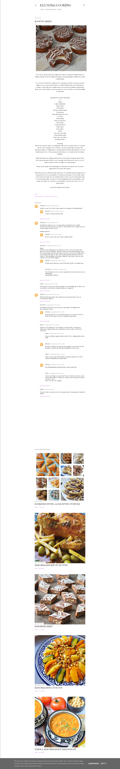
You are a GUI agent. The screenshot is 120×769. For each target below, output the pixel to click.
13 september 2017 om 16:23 (52, 294)
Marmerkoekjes (44, 626)
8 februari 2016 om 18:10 (53, 205)
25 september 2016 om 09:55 (59, 269)
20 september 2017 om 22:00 (57, 354)
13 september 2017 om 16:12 (51, 284)
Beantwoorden (45, 219)
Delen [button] (36, 194)
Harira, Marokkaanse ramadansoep (55, 749)
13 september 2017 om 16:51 (53, 305)
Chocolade (51, 196)
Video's (56, 196)
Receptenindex (50, 9)
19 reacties (41, 507)
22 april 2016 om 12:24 (52, 222)
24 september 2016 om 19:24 (53, 245)
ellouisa (47, 211)
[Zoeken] (84, 5)
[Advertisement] (43, 435)
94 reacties (41, 629)
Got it (103, 764)
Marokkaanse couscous (48, 687)
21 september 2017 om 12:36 (56, 373)
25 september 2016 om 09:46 (57, 260)
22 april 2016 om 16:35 (55, 234)
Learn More (93, 764)
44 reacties (41, 691)
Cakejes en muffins (43, 196)
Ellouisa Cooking (55, 5)
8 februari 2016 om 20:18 (56, 211)
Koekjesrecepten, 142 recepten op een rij (57, 504)
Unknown (43, 205)
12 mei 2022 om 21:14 (49, 389)
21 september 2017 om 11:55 (57, 364)
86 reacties (41, 568)
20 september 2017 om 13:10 (56, 333)
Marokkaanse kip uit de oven (51, 565)
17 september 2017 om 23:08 (51, 325)
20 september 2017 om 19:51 (57, 344)
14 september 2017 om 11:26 (57, 312)
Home (42, 9)
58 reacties (41, 752)
